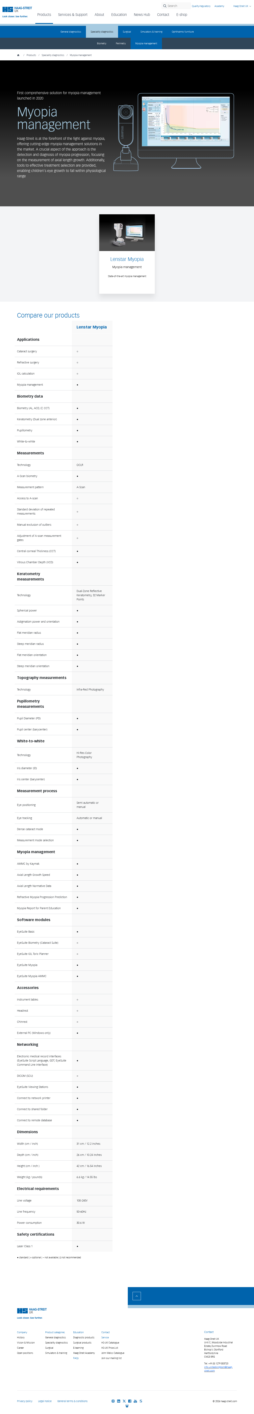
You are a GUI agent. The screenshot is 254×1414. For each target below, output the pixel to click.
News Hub (142, 14)
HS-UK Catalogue (110, 1342)
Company (22, 1332)
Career (20, 1347)
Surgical (127, 31)
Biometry (101, 43)
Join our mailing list (111, 1358)
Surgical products (82, 1342)
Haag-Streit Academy (84, 1352)
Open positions (25, 1352)
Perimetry (121, 43)
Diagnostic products (83, 1337)
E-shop (181, 14)
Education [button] (119, 14)
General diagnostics (71, 31)
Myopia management (146, 43)
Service (105, 1337)
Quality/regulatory (201, 6)
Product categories (55, 1332)
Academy (219, 6)
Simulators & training (151, 31)
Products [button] (44, 14)
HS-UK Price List (109, 1347)
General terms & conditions (72, 1401)
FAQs (76, 1358)
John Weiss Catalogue (112, 1352)
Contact (163, 14)
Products (31, 55)
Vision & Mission (26, 1342)
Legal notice (45, 1401)
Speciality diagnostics (102, 31)
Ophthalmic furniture (183, 31)
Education (78, 1332)
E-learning (78, 1347)
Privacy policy (24, 1401)
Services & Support (73, 14)
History (21, 1337)
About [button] (99, 14)
